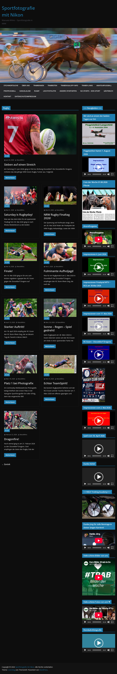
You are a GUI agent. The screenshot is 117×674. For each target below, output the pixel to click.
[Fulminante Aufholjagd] (60, 252)
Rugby (36, 91)
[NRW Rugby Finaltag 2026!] (60, 195)
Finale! (8, 271)
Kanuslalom (25, 91)
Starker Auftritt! (14, 327)
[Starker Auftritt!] (20, 308)
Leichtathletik (49, 91)
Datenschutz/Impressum (25, 96)
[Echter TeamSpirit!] (60, 364)
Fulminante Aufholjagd (58, 271)
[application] (98, 167)
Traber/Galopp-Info (69, 85)
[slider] (97, 174)
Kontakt (7, 96)
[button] (98, 167)
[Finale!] (20, 252)
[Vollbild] (112, 174)
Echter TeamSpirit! (56, 383)
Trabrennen (38, 85)
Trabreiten (52, 85)
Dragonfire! (11, 439)
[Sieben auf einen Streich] (40, 134)
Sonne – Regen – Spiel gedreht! (58, 328)
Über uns (26, 85)
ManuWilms (20, 160)
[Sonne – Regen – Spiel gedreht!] (60, 308)
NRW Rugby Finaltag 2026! (57, 216)
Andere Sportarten (68, 91)
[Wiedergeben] (85, 174)
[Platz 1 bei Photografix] (20, 364)
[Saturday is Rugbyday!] (20, 195)
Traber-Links (87, 85)
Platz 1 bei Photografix (18, 383)
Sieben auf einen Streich (20, 164)
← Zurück (6, 464)
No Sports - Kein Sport (90, 91)
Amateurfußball (104, 85)
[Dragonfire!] (20, 420)
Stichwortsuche (11, 85)
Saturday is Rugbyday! (18, 214)
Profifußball (10, 91)
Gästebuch (108, 91)
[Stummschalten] (108, 174)
